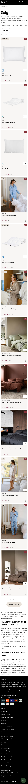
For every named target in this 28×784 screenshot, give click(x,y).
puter (7, 672)
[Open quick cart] (22, 2)
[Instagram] (13, 782)
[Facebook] (16, 782)
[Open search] (19, 2)
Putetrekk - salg (17, 25)
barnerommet (16, 672)
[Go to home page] (4, 2)
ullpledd (3, 674)
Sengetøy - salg (6, 25)
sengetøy (18, 670)
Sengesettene (9, 636)
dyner (2, 672)
